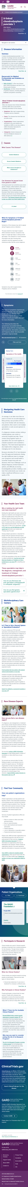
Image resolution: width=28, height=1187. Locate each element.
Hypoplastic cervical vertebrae (24, 369)
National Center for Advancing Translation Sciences (13, 1181)
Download (21, 895)
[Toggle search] (25, 7)
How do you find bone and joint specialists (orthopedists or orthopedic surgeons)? (13, 582)
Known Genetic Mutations (14, 161)
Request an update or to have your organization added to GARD (13, 858)
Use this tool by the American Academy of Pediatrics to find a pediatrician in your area (13, 560)
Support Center (7, 1159)
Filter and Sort (17, 342)
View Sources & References (9, 1136)
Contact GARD (8, 1116)
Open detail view (13, 386)
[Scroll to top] (24, 1183)
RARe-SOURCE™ (8, 83)
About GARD (6, 1162)
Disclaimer (18, 1158)
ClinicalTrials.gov (6, 1071)
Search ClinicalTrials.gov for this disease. (14, 1087)
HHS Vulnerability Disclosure (8, 1173)
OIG (16, 1167)
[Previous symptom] (11, 391)
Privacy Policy (19, 1155)
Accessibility (18, 1161)
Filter (8, 895)
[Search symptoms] (3, 342)
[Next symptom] (16, 391)
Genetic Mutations (14, 154)
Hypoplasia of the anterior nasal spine (3, 369)
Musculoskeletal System (9, 337)
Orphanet (19, 293)
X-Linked (14, 206)
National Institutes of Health (8, 1178)
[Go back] (2, 12)
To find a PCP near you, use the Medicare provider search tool (13, 527)
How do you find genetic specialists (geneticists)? (11, 591)
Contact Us (6, 1165)
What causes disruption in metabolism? (14, 168)
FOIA (16, 1164)
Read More (21, 33)
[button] (22, 7)
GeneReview (7, 89)
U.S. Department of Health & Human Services (11, 1176)
